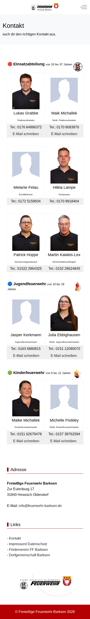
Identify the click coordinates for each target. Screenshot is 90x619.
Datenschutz (37, 544)
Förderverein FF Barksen (28, 549)
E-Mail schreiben (26, 134)
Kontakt (15, 538)
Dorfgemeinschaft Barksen (29, 555)
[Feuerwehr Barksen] (44, 7)
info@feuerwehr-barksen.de (40, 506)
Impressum (17, 544)
